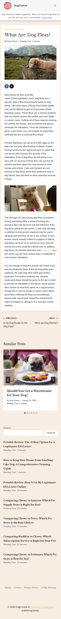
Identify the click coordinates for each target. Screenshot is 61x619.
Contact (17, 587)
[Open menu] (55, 5)
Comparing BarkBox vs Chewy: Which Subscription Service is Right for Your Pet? (29, 538)
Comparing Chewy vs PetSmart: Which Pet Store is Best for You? (30, 556)
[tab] (25, 413)
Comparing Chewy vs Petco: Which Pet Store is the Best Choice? (27, 520)
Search (7, 428)
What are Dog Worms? (46, 320)
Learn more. (47, 17)
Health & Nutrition (14, 29)
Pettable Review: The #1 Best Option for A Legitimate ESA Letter (29, 444)
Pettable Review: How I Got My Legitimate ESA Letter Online (29, 484)
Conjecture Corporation (42, 607)
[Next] (53, 380)
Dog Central (12, 41)
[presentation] (30, 367)
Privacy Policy (31, 587)
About (8, 587)
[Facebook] (7, 86)
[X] (12, 86)
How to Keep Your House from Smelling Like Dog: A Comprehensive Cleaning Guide (28, 464)
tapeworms (46, 250)
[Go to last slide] (8, 380)
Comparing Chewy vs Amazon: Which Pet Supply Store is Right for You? (29, 502)
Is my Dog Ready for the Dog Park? (15, 322)
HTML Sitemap (48, 587)
